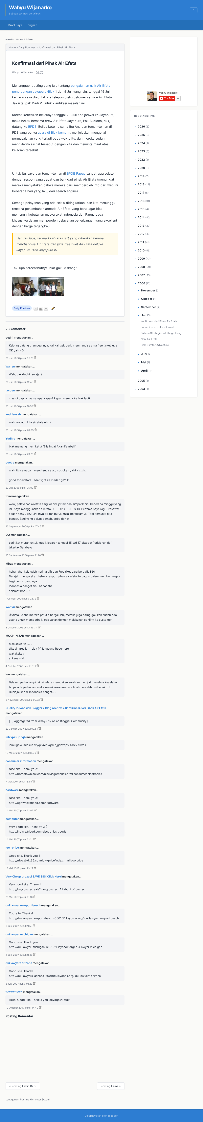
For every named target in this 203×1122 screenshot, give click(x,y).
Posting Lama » (111, 1086)
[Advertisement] (164, 65)
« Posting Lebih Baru (22, 1086)
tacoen (10, 390)
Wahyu (10, 366)
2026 (141, 126)
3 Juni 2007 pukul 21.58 (19, 925)
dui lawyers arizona (19, 963)
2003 (141, 388)
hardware (12, 790)
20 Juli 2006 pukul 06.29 (19, 358)
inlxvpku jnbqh (16, 737)
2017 (141, 192)
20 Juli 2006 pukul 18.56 (19, 406)
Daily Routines (27, 47)
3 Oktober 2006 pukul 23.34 (21, 627)
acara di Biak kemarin (54, 132)
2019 (141, 176)
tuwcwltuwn (14, 992)
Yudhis (10, 438)
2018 (141, 184)
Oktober (146, 298)
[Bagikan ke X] (36, 309)
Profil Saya (15, 25)
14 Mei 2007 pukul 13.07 (19, 810)
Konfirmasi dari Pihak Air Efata (44, 63)
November (148, 290)
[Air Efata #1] (24, 295)
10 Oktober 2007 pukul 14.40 (22, 1007)
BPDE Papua (76, 173)
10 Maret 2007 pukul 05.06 (21, 752)
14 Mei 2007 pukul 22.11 (19, 839)
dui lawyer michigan (19, 934)
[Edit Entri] (52, 308)
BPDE (32, 126)
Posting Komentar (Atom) (35, 1099)
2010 (141, 250)
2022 (141, 159)
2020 (141, 167)
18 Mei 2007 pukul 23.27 (19, 868)
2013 (141, 225)
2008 (141, 266)
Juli (143, 315)
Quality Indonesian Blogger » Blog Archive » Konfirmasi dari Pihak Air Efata (56, 708)
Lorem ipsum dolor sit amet (157, 327)
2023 (141, 151)
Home (12, 47)
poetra (10, 462)
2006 (141, 283)
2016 (141, 201)
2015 (141, 209)
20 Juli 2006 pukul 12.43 (19, 382)
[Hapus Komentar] (35, 358)
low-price (12, 847)
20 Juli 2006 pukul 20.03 (20, 430)
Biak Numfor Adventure (155, 345)
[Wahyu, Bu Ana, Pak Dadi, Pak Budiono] (51, 295)
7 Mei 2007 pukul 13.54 (19, 781)
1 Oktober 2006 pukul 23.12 (21, 598)
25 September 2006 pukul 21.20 (23, 555)
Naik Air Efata (149, 339)
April (144, 370)
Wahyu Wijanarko (30, 7)
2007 (141, 275)
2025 (141, 134)
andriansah (13, 414)
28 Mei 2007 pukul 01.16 (19, 897)
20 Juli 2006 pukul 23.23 (20, 454)
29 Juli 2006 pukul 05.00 (20, 487)
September (148, 307)
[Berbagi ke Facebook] (41, 309)
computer (12, 818)
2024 (141, 143)
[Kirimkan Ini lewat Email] (46, 309)
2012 (141, 233)
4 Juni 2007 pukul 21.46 (19, 954)
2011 (141, 242)
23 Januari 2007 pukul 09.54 (22, 728)
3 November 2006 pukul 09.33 (23, 699)
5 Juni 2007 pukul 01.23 (19, 983)
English (32, 25)
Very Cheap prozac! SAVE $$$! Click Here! (34, 876)
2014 (141, 217)
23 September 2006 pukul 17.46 (23, 526)
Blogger (113, 1115)
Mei (143, 362)
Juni (144, 354)
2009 (141, 258)
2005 (141, 380)
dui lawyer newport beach (23, 905)
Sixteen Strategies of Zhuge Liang (161, 333)
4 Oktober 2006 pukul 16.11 (21, 666)
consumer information (21, 761)
